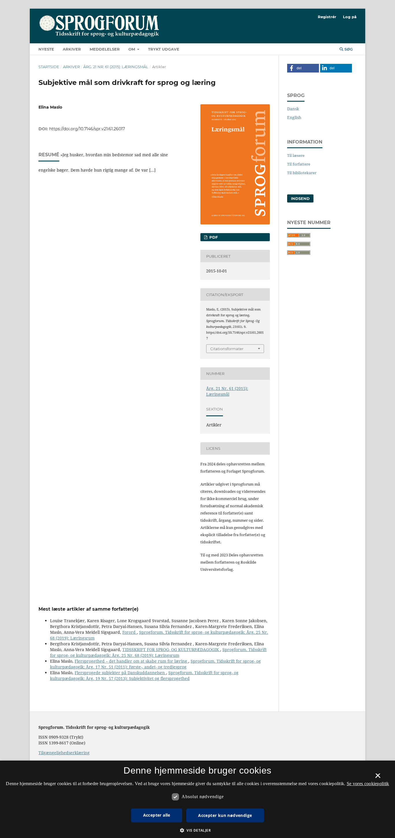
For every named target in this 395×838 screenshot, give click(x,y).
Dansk (293, 109)
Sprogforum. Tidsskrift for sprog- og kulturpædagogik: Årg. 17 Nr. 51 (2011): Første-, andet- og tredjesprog (155, 664)
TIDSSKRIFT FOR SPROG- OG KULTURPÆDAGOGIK (171, 649)
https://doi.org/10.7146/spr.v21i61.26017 (87, 128)
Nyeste (46, 49)
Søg (348, 49)
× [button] (377, 778)
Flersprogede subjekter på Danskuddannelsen (120, 672)
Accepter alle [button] (156, 815)
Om (132, 49)
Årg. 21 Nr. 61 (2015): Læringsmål (115, 66)
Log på (350, 16)
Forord (129, 632)
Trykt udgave (163, 49)
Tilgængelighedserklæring (64, 752)
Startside (48, 66)
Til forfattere (298, 164)
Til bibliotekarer (301, 172)
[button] (303, 68)
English (294, 117)
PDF (213, 237)
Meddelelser (105, 49)
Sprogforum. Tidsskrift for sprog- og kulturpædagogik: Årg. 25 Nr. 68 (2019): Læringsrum (158, 652)
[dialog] (197, 799)
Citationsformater (226, 348)
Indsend (300, 198)
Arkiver (72, 49)
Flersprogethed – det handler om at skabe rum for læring (131, 661)
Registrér (327, 16)
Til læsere (295, 155)
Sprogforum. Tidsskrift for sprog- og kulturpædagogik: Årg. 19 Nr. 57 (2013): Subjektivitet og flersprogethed (144, 675)
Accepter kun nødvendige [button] (225, 815)
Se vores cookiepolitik (368, 783)
